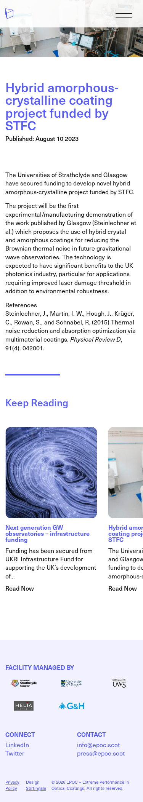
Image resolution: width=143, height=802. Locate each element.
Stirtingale (36, 788)
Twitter (14, 752)
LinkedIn (17, 744)
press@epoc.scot (101, 752)
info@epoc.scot (98, 744)
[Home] (9, 13)
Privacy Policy (12, 785)
